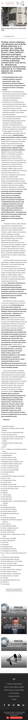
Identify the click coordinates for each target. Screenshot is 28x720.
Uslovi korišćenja (14, 693)
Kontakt (14, 699)
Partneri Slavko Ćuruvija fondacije (14, 690)
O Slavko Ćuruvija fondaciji (14, 684)
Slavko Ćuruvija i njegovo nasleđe (14, 687)
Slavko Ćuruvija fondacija (14, 590)
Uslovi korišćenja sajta (16, 717)
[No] (26, 715)
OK (7, 717)
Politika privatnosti (14, 696)
